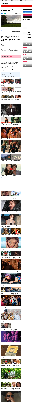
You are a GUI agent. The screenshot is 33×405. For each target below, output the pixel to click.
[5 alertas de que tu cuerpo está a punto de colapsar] (27, 43)
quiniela (24, 54)
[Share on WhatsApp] (4, 13)
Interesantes (25, 61)
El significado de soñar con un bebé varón (27, 65)
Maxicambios (9, 0)
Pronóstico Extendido (3, 74)
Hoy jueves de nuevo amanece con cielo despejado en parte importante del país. (10, 73)
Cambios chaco (2, 0)
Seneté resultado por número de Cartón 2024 (29, 37)
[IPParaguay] (5, 3)
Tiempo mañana (10, 56)
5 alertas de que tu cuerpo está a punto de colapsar (27, 44)
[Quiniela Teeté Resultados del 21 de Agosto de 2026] (27, 57)
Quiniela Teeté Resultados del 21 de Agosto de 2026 (27, 58)
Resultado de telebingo (21, 0)
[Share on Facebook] (1, 13)
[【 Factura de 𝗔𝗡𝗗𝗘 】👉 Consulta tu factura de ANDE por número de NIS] (25, 33)
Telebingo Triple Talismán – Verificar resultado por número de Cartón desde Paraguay (27, 20)
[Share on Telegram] (5, 13)
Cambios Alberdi (6, 0)
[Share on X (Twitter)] (2, 13)
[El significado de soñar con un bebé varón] (27, 64)
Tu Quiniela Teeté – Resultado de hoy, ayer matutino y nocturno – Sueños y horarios (29, 28)
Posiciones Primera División (16, 0)
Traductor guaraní (25, 0)
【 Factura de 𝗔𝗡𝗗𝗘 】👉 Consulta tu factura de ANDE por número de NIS (29, 33)
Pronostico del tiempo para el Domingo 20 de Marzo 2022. (8, 76)
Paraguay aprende (12, 0)
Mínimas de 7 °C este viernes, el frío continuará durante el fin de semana (27, 50)
